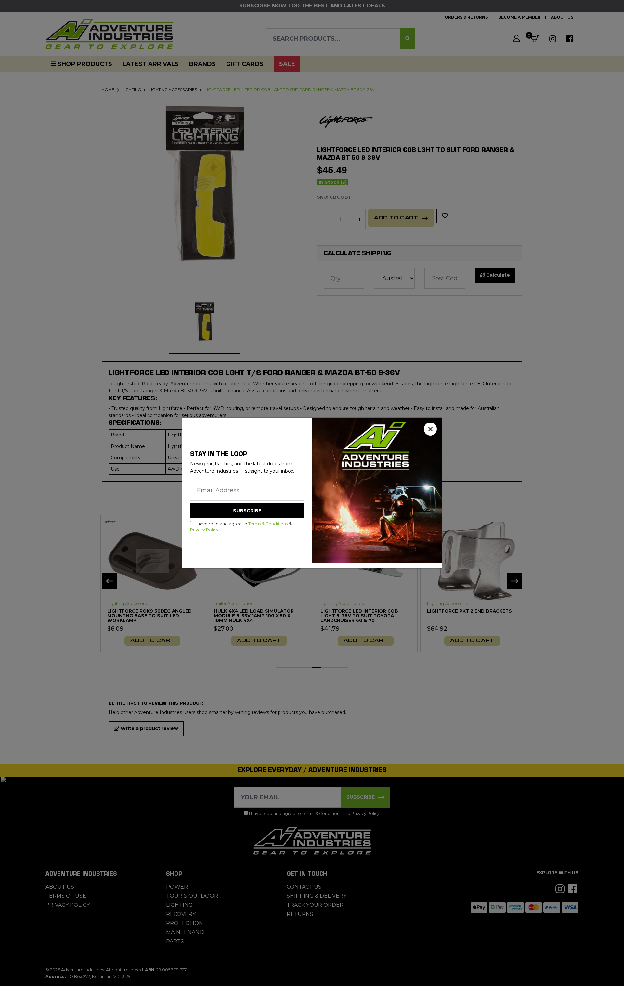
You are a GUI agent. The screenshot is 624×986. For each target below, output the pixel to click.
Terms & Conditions (268, 523)
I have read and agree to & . (241, 526)
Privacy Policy (204, 529)
